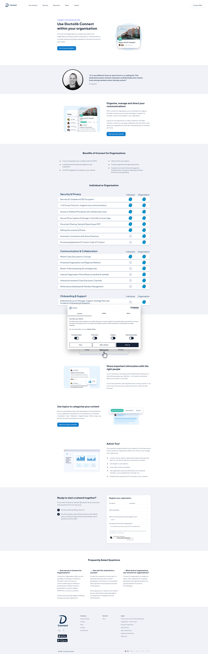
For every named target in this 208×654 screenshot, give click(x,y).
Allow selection (104, 345)
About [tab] (128, 313)
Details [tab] (104, 313)
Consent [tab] (79, 313)
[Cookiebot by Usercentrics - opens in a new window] (132, 308)
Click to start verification (123, 538)
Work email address (114, 510)
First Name (112, 503)
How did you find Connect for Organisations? (120, 523)
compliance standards (71, 591)
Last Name (132, 503)
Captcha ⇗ (130, 539)
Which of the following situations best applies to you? (123, 517)
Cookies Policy (91, 329)
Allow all (127, 345)
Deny (80, 345)
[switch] (95, 338)
